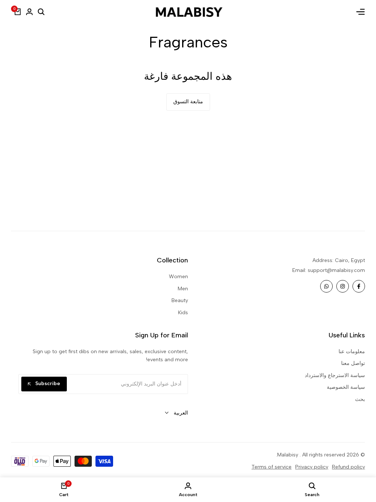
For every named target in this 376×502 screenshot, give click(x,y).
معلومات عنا (352, 351)
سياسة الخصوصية (346, 387)
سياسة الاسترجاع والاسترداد (335, 375)
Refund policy (348, 467)
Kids (183, 312)
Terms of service (272, 467)
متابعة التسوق (188, 101)
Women (178, 276)
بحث (360, 399)
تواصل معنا (353, 363)
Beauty (179, 300)
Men (183, 289)
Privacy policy (311, 467)
